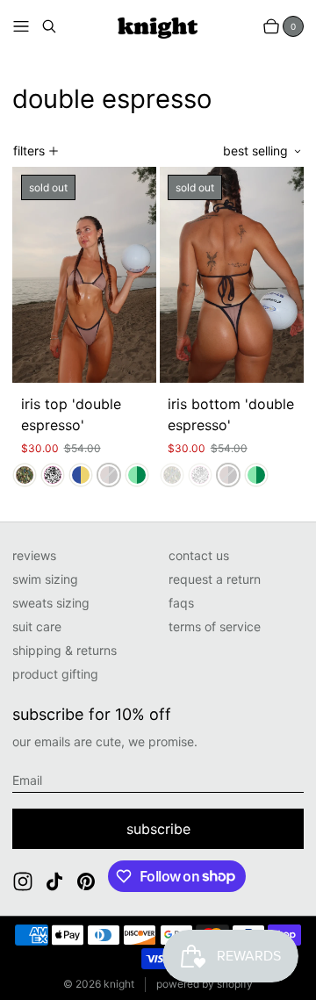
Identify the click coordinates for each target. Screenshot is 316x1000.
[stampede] (52, 475)
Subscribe (158, 829)
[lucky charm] (137, 475)
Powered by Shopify (204, 983)
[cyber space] (80, 475)
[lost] (24, 475)
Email (27, 780)
